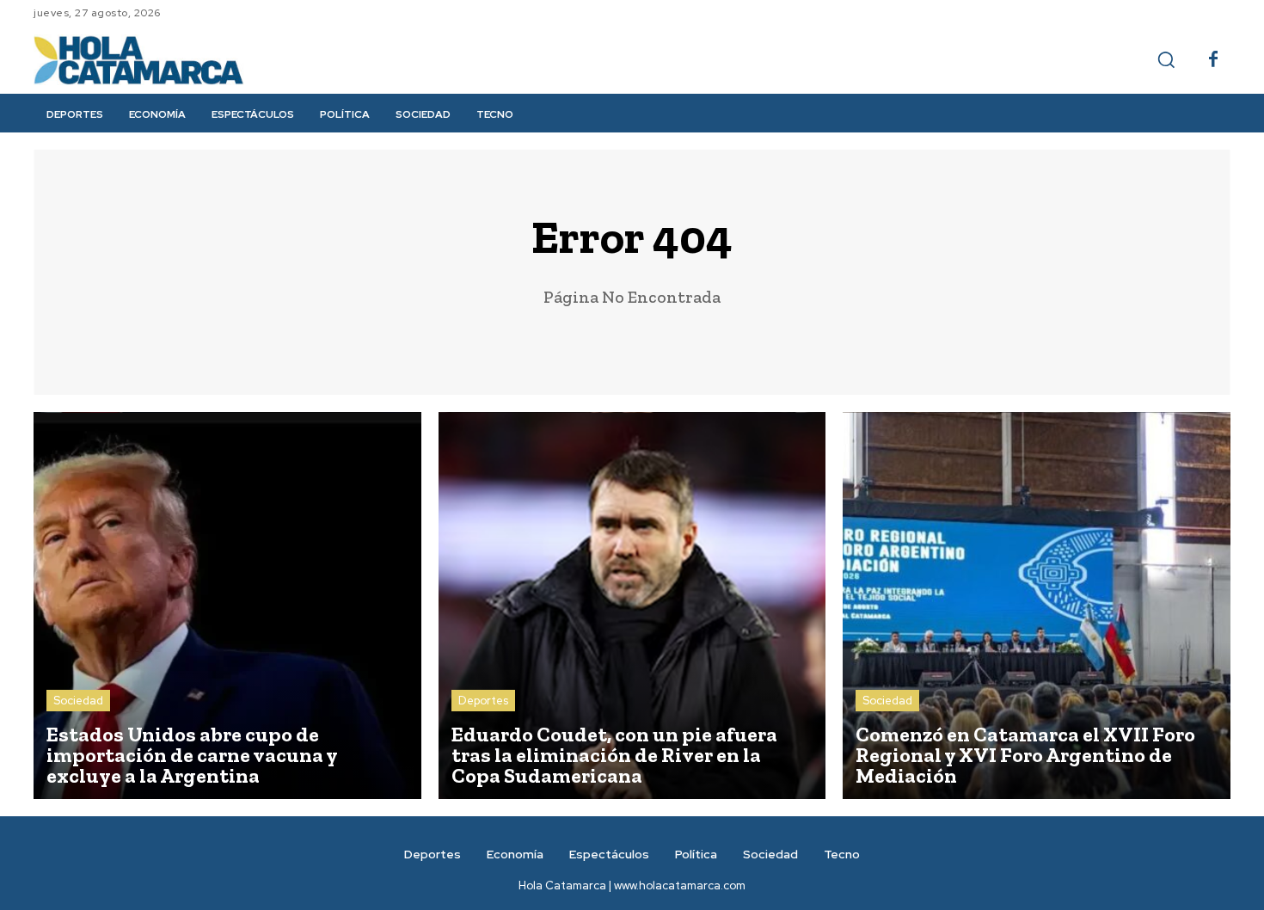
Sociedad (78, 700)
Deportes (483, 700)
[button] (1166, 59)
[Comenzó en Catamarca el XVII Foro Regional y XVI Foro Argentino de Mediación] (1036, 606)
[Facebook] (1213, 60)
